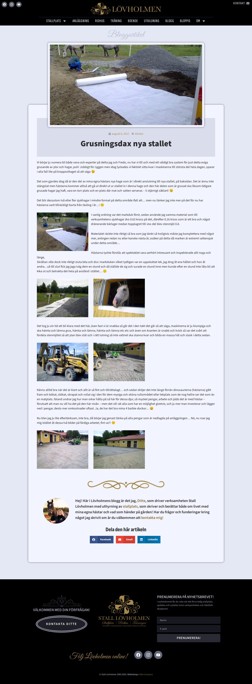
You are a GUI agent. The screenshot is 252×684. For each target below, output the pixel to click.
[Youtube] (19, 4)
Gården (139, 134)
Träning (116, 20)
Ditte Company (146, 674)
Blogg (169, 20)
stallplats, (131, 506)
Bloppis (185, 20)
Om (198, 20)
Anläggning (81, 20)
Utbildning (151, 20)
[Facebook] (4, 4)
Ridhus (100, 20)
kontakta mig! (152, 517)
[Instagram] (11, 4)
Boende (133, 20)
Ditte (141, 501)
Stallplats (53, 20)
